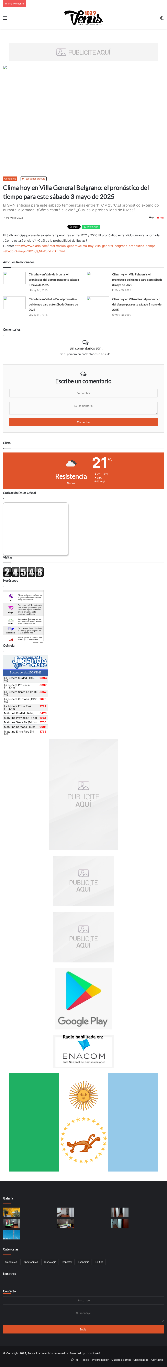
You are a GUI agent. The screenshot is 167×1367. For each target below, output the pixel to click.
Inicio (86, 1359)
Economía (83, 1261)
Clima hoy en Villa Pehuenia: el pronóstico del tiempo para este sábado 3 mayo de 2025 (137, 280)
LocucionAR (93, 1353)
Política (99, 1261)
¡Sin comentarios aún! (85, 348)
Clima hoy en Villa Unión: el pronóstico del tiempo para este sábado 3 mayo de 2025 (53, 304)
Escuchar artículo (35, 178)
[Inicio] (83, 18)
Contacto (9, 1291)
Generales (10, 178)
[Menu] (5, 19)
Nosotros (9, 1273)
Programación (100, 1359)
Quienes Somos (121, 1359)
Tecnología (50, 1261)
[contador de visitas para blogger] (23, 576)
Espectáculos (30, 1261)
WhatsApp (92, 226)
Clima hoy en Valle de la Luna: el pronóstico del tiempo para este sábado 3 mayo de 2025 (54, 280)
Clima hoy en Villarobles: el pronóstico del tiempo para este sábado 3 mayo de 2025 (137, 304)
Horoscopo (37, 642)
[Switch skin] (162, 19)
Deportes (67, 1261)
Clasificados (140, 1359)
